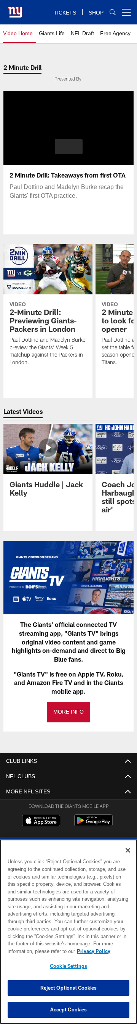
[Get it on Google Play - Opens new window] (93, 824)
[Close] (127, 850)
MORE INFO (68, 712)
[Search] (113, 12)
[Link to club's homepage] (15, 9)
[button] (68, 146)
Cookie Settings (68, 966)
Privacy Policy (33, 951)
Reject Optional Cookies (68, 988)
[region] (68, 932)
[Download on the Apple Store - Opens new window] (41, 821)
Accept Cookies (68, 1009)
